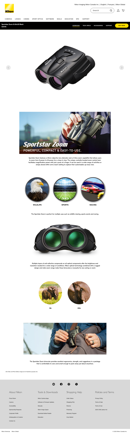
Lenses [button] (18, 19)
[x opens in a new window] (76, 384)
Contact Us (12, 421)
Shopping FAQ (70, 402)
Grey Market (70, 417)
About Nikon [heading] (15, 392)
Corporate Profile (13, 413)
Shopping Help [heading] (74, 392)
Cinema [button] (26, 19)
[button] (8, 67)
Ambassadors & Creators (16, 417)
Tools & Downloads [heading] (48, 392)
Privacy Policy (99, 398)
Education (40, 417)
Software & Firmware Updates (46, 402)
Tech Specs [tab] (87, 25)
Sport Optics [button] (37, 19)
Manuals (40, 406)
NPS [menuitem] (77, 19)
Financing (69, 409)
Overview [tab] (76, 25)
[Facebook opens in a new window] (61, 384)
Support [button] (86, 19)
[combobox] (102, 10)
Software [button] (50, 19)
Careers (11, 402)
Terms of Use (98, 406)
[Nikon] (10, 6)
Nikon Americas (6, 431)
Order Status (70, 398)
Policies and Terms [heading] (104, 392)
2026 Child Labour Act (101, 409)
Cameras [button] (8, 19)
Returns (69, 406)
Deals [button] (59, 19)
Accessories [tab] (98, 25)
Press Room (12, 398)
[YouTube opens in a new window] (53, 384)
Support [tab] (109, 25)
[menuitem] (10, 18)
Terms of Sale (99, 402)
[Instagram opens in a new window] (68, 384)
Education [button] (69, 19)
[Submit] (111, 10)
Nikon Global (15, 431)
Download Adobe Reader (44, 413)
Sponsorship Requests (15, 409)
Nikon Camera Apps (43, 398)
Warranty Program (71, 413)
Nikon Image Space (43, 409)
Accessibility (12, 406)
